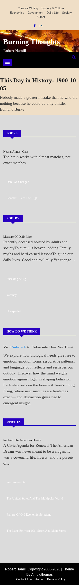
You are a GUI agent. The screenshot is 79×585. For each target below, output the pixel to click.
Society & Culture (52, 8)
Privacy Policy (56, 579)
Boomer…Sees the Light (22, 198)
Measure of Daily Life (17, 236)
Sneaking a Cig (16, 279)
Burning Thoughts (31, 42)
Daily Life (53, 12)
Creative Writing (28, 8)
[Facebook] (35, 26)
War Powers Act (17, 482)
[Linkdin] (41, 26)
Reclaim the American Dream (22, 440)
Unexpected (14, 311)
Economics (17, 12)
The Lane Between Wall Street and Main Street (36, 530)
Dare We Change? (18, 182)
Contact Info (24, 579)
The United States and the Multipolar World (35, 498)
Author (41, 17)
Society (67, 12)
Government (35, 12)
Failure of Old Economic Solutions (29, 514)
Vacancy (12, 295)
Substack (19, 347)
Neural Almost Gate (15, 151)
